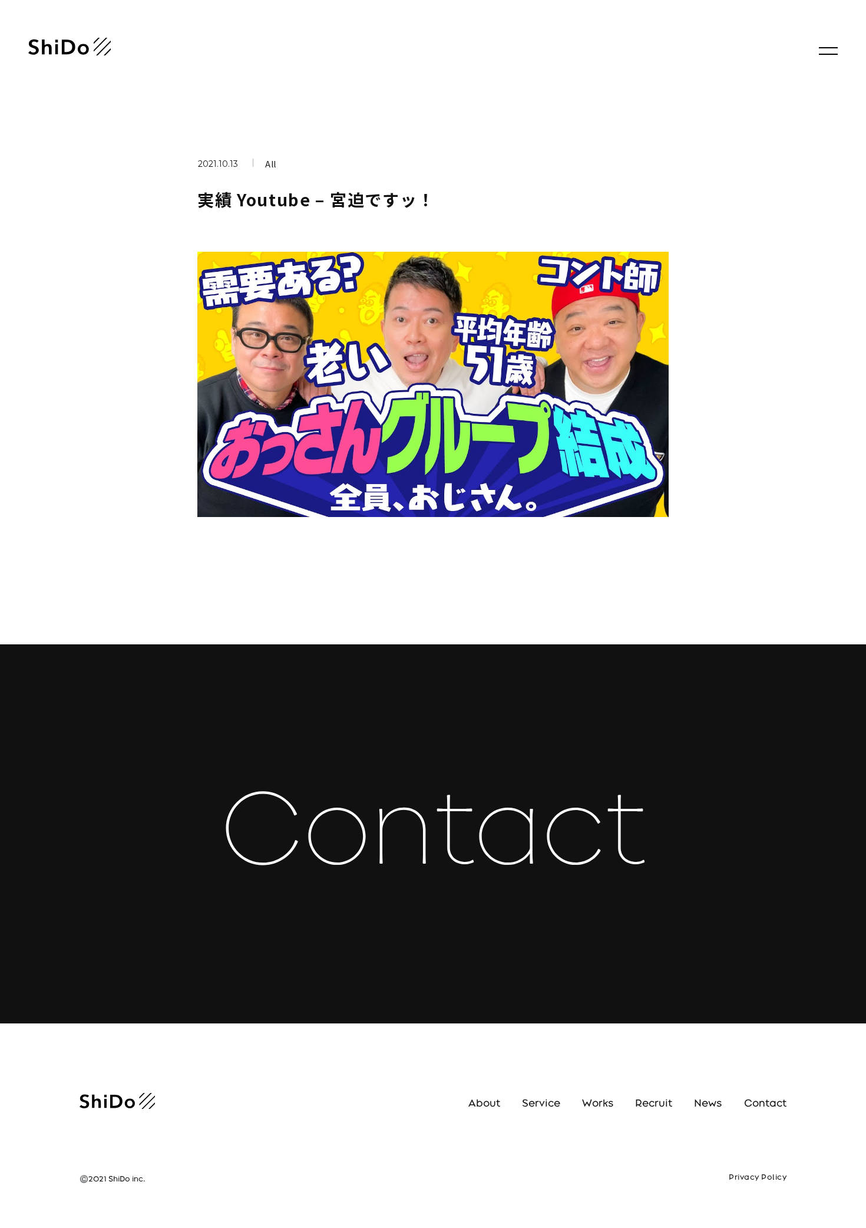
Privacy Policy (757, 1177)
